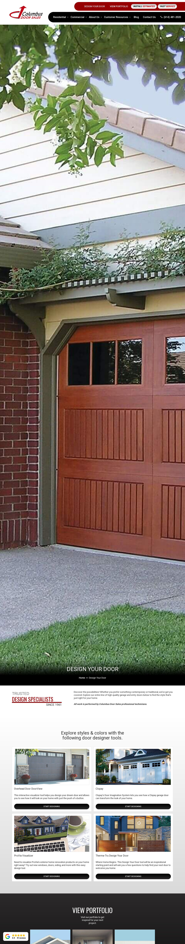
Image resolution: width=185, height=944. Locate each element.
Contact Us (149, 17)
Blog (136, 17)
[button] (61, 17)
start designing (52, 806)
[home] (26, 12)
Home (82, 677)
